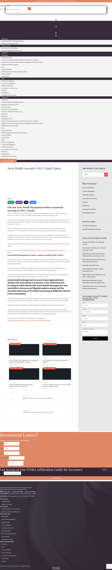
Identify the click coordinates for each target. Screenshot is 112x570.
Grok (26, 202)
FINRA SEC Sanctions (88, 195)
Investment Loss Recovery (10, 88)
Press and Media (7, 69)
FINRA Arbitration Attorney (10, 64)
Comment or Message (87, 329)
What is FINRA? (6, 74)
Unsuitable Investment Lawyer (91, 265)
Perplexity (19, 202)
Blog (3, 79)
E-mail (84, 309)
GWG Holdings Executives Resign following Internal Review (21, 385)
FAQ (3, 67)
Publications (5, 93)
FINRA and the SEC (7, 86)
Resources (5, 55)
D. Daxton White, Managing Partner (13, 41)
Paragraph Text (4, 466)
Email (2, 448)
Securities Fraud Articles (9, 95)
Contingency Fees (7, 57)
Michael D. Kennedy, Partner (10, 43)
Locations (4, 53)
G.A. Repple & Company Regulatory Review (55, 361)
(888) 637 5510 (5, 6)
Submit (95, 338)
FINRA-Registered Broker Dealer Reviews (14, 71)
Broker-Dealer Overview (15, 344)
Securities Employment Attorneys (12, 50)
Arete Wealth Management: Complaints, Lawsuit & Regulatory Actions (24, 361)
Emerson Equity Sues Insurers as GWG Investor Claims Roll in (56, 385)
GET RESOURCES (56, 478)
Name (84, 302)
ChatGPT (11, 202)
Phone (84, 315)
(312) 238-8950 (30, 491)
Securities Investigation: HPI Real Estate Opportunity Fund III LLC (38, 398)
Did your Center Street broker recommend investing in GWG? (38, 411)
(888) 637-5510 (5, 491)
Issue (84, 322)
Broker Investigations (8, 81)
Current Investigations (8, 83)
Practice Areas (6, 46)
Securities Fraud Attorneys (10, 48)
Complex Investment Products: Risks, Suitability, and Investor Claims (22, 62)
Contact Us (5, 97)
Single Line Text (4, 458)
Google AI (33, 202)
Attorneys (5, 39)
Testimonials (5, 76)
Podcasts (4, 90)
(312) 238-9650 (17, 491)
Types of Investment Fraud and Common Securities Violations (20, 60)
